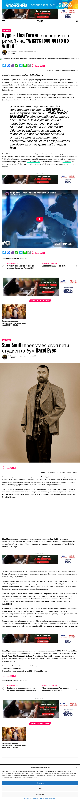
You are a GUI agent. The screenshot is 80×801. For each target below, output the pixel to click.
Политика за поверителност (47, 798)
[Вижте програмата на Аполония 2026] (40, 9)
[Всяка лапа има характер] (40, 18)
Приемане (40, 783)
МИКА (13, 53)
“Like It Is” (67, 161)
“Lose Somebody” (33, 161)
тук (46, 100)
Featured (24, 258)
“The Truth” (23, 164)
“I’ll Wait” (47, 164)
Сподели (38, 65)
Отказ (40, 789)
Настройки (40, 794)
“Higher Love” (7, 159)
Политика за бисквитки (31, 798)
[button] (77, 767)
